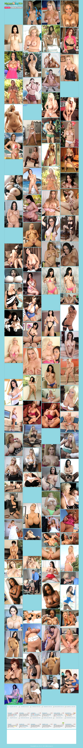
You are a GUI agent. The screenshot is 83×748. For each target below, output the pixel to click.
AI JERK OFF (13, 7)
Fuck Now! (19, 7)
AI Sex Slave (7, 7)
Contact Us (51, 746)
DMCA (47, 746)
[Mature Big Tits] (13, 3)
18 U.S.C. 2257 (42, 746)
